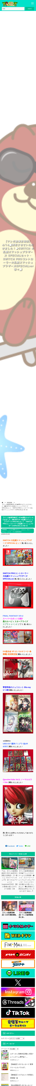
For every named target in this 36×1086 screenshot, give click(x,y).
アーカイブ (5, 1049)
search (30, 8)
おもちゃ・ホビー (26, 529)
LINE (28, 846)
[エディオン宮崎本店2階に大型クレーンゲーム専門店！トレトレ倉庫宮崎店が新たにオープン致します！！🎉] (5, 1056)
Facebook (11, 846)
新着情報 (4, 529)
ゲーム (4, 531)
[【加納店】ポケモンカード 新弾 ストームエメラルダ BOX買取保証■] (5, 1066)
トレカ (9, 531)
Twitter (20, 846)
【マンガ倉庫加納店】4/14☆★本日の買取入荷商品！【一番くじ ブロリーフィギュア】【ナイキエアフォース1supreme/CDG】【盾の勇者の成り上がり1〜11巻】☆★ (10, 880)
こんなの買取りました (14, 529)
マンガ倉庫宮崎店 (17, 531)
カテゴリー (5, 1038)
